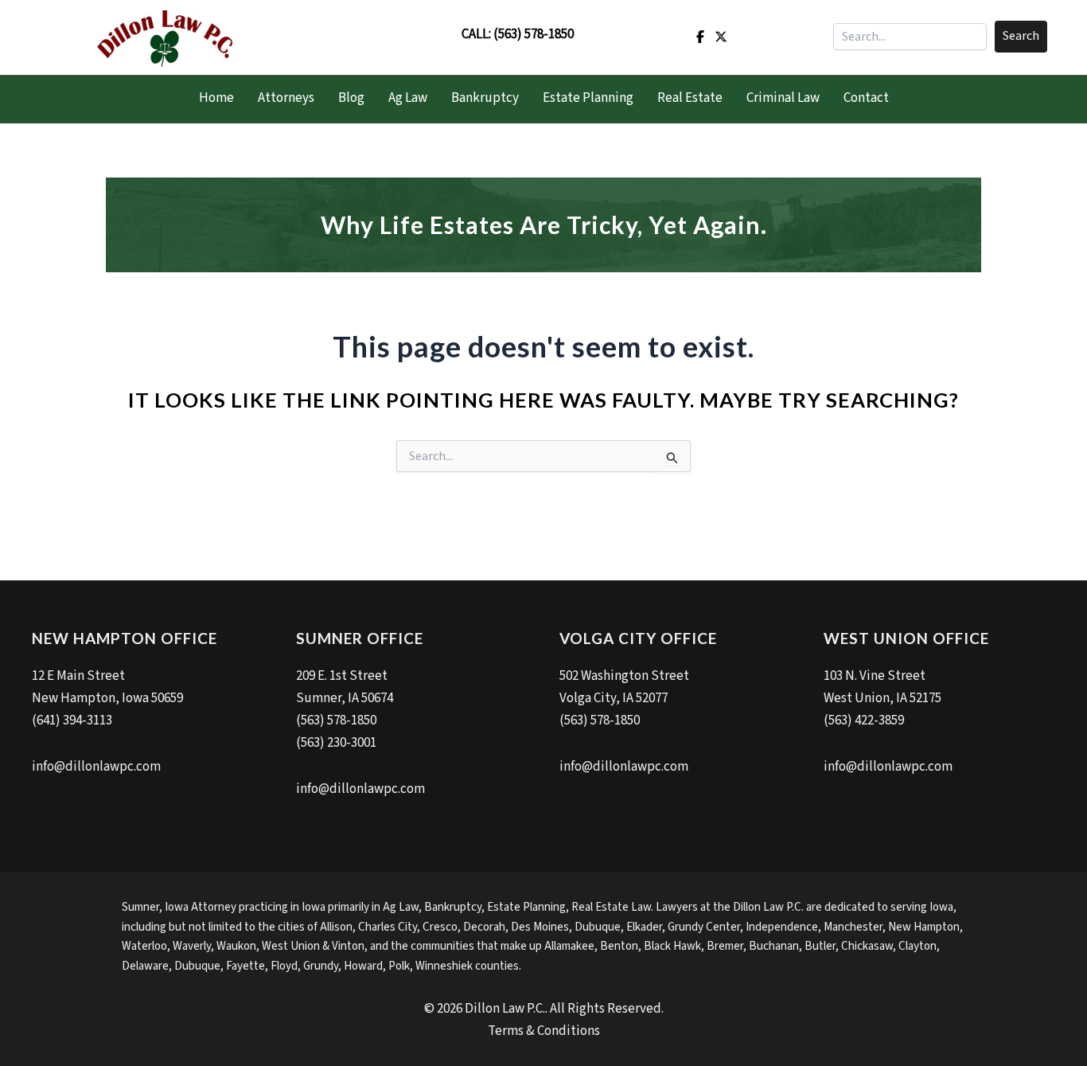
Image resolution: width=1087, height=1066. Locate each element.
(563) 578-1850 (533, 34)
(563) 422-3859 (864, 720)
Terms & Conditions (544, 1031)
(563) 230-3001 (336, 742)
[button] (1021, 37)
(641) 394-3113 (72, 720)
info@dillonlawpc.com (96, 766)
